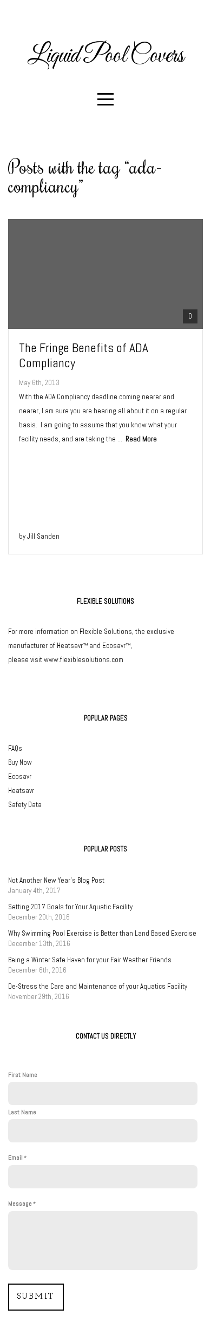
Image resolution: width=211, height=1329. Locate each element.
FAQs (15, 748)
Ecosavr (19, 776)
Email (15, 1157)
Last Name (22, 1112)
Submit (36, 1297)
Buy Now (20, 762)
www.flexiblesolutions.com (83, 659)
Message (20, 1203)
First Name (22, 1075)
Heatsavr (21, 790)
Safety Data (25, 804)
